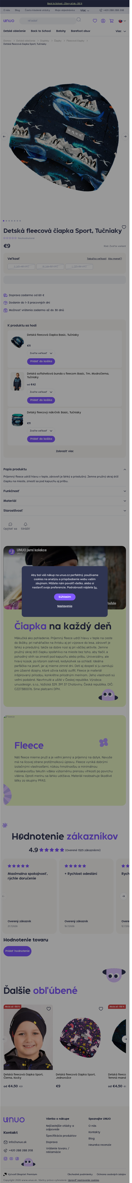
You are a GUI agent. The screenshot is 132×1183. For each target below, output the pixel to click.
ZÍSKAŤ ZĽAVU (65, 621)
